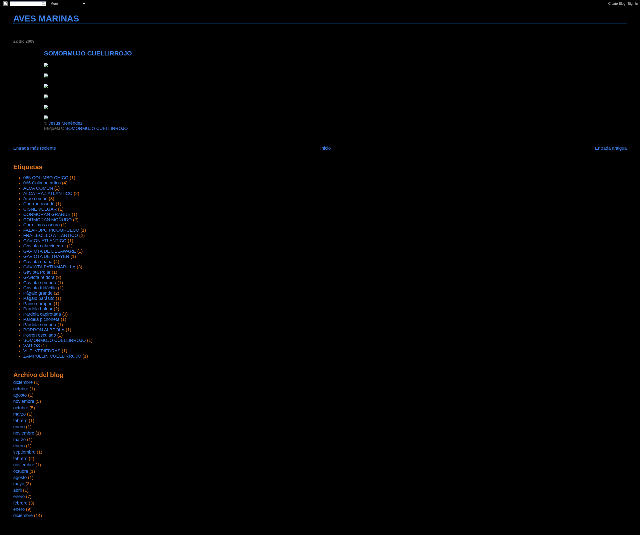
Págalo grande (37, 293)
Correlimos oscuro (41, 224)
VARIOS (31, 345)
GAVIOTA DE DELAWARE (49, 251)
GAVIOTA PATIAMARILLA (49, 266)
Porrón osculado (39, 335)
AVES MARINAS (46, 18)
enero (19, 426)
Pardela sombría (39, 324)
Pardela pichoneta (41, 319)
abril (17, 490)
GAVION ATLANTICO (44, 240)
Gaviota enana (37, 261)
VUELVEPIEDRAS (41, 350)
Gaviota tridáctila (40, 287)
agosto (20, 395)
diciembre (23, 382)
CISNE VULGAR (40, 209)
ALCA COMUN (38, 188)
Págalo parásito (38, 298)
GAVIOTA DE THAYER (46, 256)
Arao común (35, 198)
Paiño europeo (37, 303)
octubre (20, 388)
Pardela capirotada (42, 314)
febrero (20, 420)
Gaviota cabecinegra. (44, 245)
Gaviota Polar (36, 272)
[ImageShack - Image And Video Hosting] (46, 75)
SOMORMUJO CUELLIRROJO (96, 128)
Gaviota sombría (39, 282)
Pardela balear (37, 308)
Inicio (325, 148)
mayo (18, 483)
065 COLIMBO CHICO (45, 177)
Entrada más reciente (34, 148)
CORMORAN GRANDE (46, 214)
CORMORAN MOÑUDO (47, 219)
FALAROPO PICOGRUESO (51, 230)
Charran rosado (38, 203)
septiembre (24, 452)
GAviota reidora (38, 277)
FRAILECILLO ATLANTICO (50, 235)
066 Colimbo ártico (42, 182)
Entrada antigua (611, 148)
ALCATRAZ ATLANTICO (47, 193)
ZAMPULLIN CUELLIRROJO (52, 356)
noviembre (23, 401)
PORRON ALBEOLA (43, 329)
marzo (19, 414)
